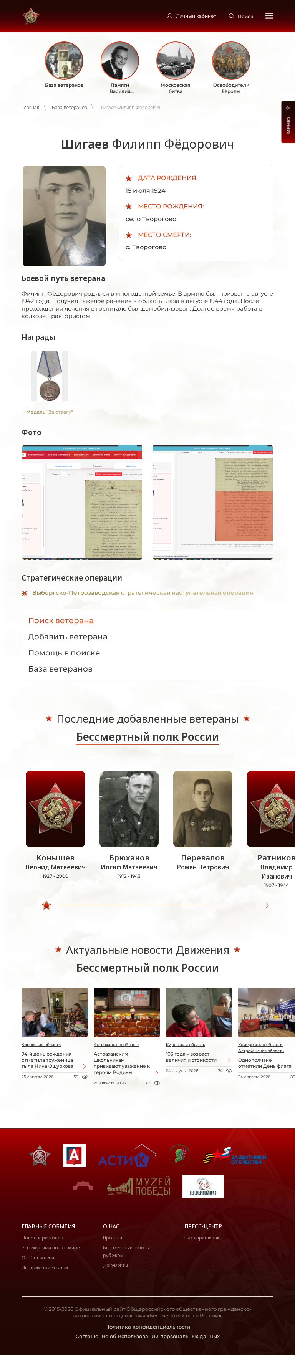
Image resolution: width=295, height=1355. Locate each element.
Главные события (48, 1226)
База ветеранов (69, 107)
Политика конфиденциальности (147, 1327)
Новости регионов (42, 1237)
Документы (115, 1265)
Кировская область (41, 1044)
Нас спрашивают (203, 1237)
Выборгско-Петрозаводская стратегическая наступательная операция (142, 592)
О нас (111, 1226)
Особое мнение (39, 1257)
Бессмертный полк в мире (51, 1247)
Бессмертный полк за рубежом (127, 1251)
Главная (30, 107)
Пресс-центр (203, 1226)
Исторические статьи (45, 1267)
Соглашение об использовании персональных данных (148, 1336)
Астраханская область (116, 1044)
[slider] (46, 905)
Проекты (112, 1237)
